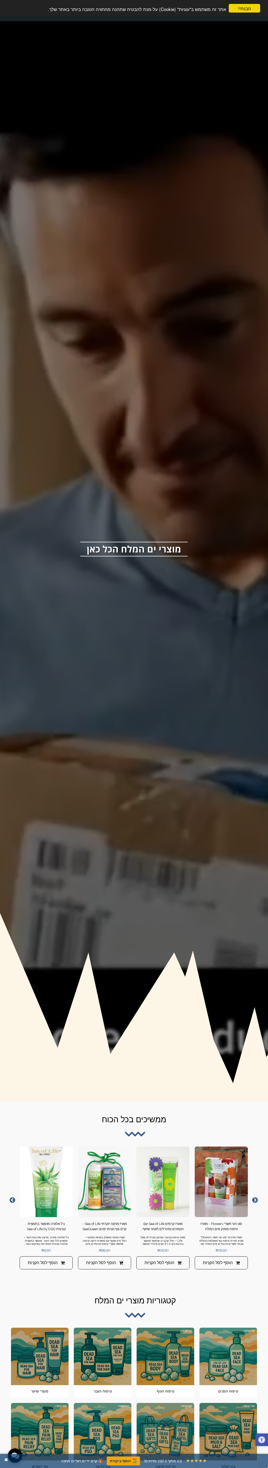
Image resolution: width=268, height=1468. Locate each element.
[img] (221, 1182)
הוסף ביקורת (120, 1461)
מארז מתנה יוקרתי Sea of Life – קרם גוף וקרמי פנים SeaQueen (104, 1226)
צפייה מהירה (221, 1211)
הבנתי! (244, 8)
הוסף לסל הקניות (218, 1262)
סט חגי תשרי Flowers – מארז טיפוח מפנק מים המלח (221, 1226)
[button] (261, 1440)
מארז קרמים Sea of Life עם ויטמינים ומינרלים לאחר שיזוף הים (163, 1226)
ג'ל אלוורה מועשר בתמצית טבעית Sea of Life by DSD (46, 1226)
